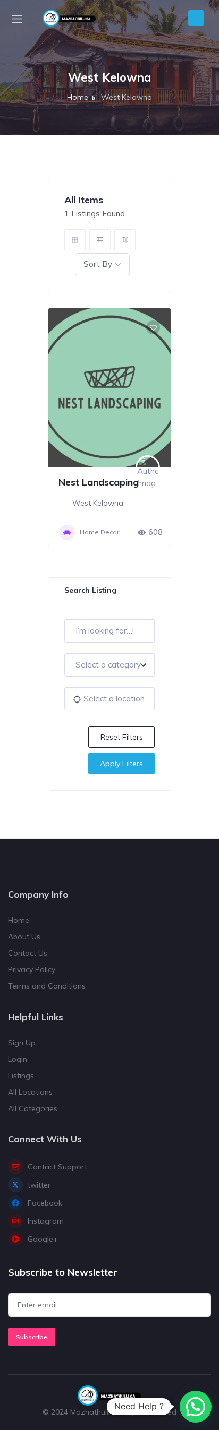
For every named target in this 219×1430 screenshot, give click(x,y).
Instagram (46, 1221)
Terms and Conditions (47, 986)
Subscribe (31, 1337)
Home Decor (99, 532)
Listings (21, 1075)
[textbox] (109, 665)
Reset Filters (121, 737)
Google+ (43, 1239)
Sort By (97, 264)
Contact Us (27, 953)
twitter (39, 1185)
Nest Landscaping (98, 482)
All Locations (30, 1092)
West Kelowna (97, 503)
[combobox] (109, 665)
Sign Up (22, 1042)
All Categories (32, 1108)
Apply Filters (121, 763)
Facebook (45, 1203)
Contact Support (57, 1167)
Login (17, 1059)
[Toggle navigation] (17, 18)
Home (77, 97)
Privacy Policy (31, 969)
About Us (24, 936)
